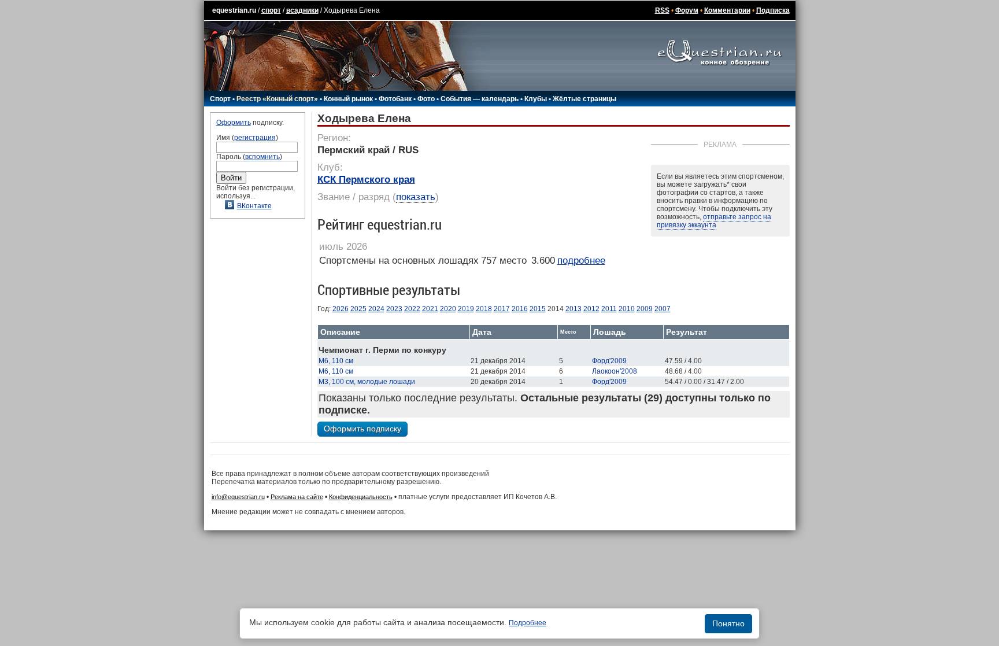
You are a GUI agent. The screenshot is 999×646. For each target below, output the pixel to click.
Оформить (233, 123)
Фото (426, 99)
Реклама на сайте (297, 496)
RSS (662, 10)
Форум (686, 10)
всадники (302, 10)
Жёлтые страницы (584, 99)
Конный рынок (348, 99)
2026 (340, 309)
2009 (645, 309)
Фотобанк (395, 99)
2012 (591, 309)
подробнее (581, 260)
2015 (538, 309)
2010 (627, 309)
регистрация (255, 138)
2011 (609, 309)
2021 (430, 309)
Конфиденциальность (361, 496)
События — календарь (480, 99)
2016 (520, 309)
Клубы (535, 99)
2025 (358, 309)
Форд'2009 (609, 361)
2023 (394, 309)
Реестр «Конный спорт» (277, 99)
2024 (376, 309)
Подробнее (527, 623)
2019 (466, 309)
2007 (662, 309)
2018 (484, 309)
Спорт (220, 99)
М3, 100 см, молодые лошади (367, 382)
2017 (502, 309)
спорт (271, 10)
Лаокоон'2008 (614, 371)
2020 (448, 309)
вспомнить (262, 157)
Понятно (728, 623)
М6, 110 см (336, 361)
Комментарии (727, 10)
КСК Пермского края (366, 179)
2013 (573, 309)
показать (415, 196)
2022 (412, 309)
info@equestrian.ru (238, 496)
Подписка (773, 10)
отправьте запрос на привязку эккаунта (714, 221)
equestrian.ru (234, 10)
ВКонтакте (254, 206)
